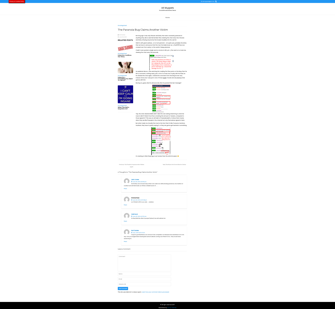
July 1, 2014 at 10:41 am (139, 232)
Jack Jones (135, 180)
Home (167, 17)
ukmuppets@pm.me (208, 1)
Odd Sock (134, 214)
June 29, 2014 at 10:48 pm (140, 200)
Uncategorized (122, 25)
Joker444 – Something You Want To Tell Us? (125, 78)
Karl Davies (135, 230)
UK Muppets (167, 7)
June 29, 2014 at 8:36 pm (139, 182)
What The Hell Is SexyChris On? (123, 108)
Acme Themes (171, 307)
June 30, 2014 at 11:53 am (139, 216)
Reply (125, 188)
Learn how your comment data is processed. (155, 292)
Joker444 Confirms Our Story (124, 55)
